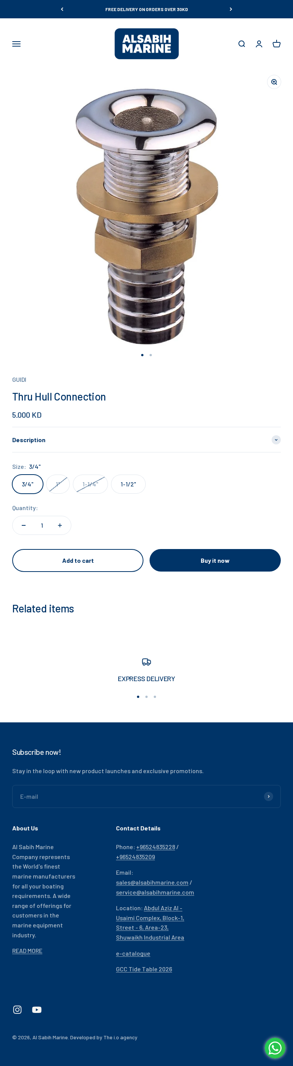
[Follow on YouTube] (37, 1010)
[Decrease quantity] (24, 525)
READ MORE (27, 950)
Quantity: (25, 507)
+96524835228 (155, 846)
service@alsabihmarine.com (155, 892)
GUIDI (19, 379)
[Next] (231, 9)
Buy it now (215, 560)
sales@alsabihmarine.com (152, 882)
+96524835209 (135, 856)
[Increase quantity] (60, 525)
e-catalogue (133, 953)
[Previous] (62, 9)
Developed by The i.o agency (103, 1037)
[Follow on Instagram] (17, 1010)
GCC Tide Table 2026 (144, 968)
